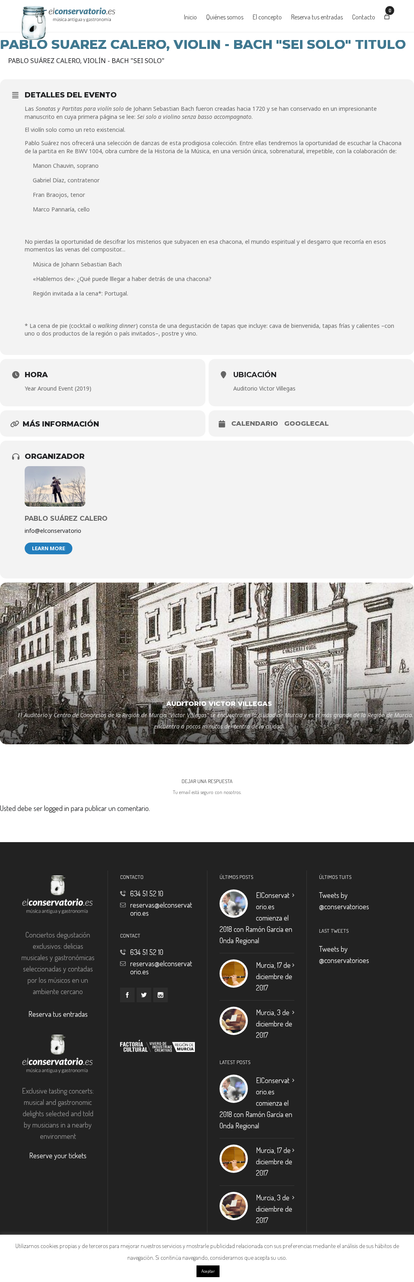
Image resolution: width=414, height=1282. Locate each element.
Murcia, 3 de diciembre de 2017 (274, 1023)
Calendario (254, 423)
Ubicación (255, 374)
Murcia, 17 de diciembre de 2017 (274, 976)
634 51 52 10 (146, 893)
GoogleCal (306, 423)
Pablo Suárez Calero (66, 518)
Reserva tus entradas (58, 1014)
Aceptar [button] (208, 1271)
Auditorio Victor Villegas (264, 388)
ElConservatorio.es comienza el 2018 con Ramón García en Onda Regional (256, 918)
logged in (56, 808)
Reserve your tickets (58, 1155)
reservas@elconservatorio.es (161, 908)
